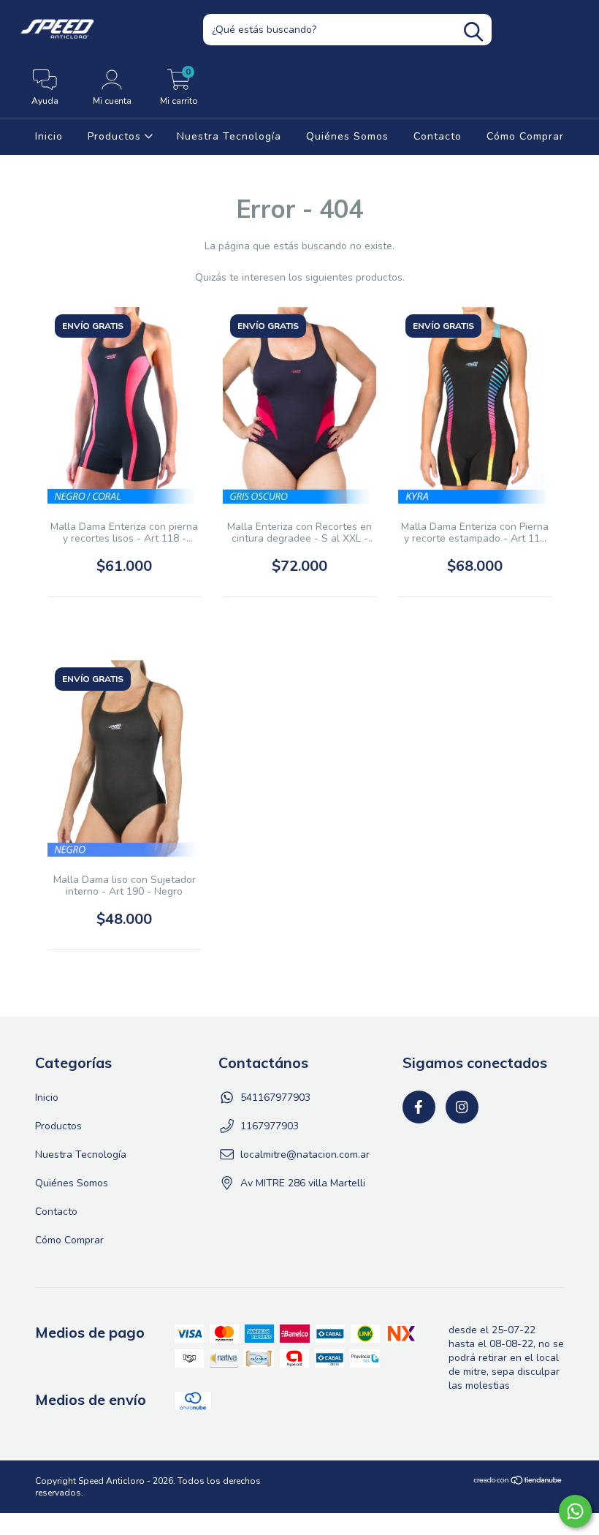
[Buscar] (473, 32)
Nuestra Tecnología (229, 136)
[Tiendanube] (518, 1482)
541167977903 (275, 1097)
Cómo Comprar (525, 136)
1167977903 (269, 1126)
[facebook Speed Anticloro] (418, 1107)
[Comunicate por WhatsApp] (575, 1511)
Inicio (49, 136)
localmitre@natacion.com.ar (305, 1154)
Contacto (437, 136)
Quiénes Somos (347, 136)
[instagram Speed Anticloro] (462, 1107)
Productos (116, 136)
